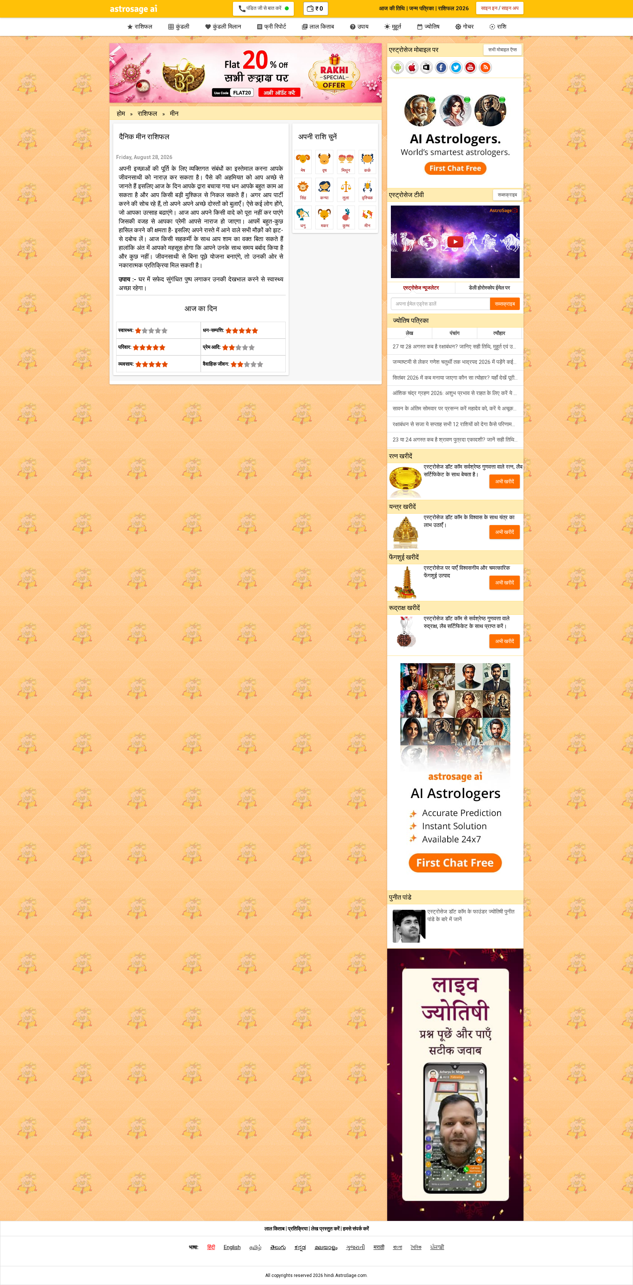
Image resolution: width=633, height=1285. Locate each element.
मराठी (379, 1247)
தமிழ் (255, 1247)
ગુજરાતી (355, 1247)
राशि (497, 26)
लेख (409, 333)
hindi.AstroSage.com (345, 1275)
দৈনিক (416, 1247)
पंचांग (454, 333)
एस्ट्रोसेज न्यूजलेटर (421, 288)
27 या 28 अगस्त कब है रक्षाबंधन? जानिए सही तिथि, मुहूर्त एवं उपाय (456, 346)
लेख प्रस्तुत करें (326, 1229)
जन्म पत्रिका (421, 8)
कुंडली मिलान (223, 26)
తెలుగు (278, 1247)
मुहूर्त (392, 26)
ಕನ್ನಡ (300, 1247)
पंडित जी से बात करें (261, 8)
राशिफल (139, 26)
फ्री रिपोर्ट (271, 26)
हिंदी (211, 1247)
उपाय (359, 26)
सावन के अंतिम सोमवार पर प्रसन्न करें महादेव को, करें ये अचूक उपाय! (458, 408)
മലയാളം (326, 1247)
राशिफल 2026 (453, 8)
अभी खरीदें (504, 481)
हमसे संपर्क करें (356, 1229)
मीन (174, 113)
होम (121, 113)
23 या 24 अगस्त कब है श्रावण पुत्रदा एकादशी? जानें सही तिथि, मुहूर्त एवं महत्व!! (458, 439)
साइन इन (489, 8)
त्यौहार (499, 333)
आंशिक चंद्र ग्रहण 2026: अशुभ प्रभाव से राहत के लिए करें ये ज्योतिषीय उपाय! (458, 393)
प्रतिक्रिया (298, 1229)
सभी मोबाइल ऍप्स (502, 49)
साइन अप (510, 8)
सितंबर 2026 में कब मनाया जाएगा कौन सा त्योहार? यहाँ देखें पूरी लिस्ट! (458, 377)
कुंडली (178, 26)
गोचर (464, 26)
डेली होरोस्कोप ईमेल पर (489, 288)
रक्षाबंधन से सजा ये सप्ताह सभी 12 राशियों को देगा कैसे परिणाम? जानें (458, 424)
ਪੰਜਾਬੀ (437, 1247)
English (232, 1247)
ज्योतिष (428, 26)
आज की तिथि (392, 8)
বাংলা (397, 1247)
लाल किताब (317, 26)
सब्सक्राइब (507, 194)
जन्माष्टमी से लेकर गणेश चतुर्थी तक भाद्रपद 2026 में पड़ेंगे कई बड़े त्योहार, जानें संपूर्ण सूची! (458, 362)
